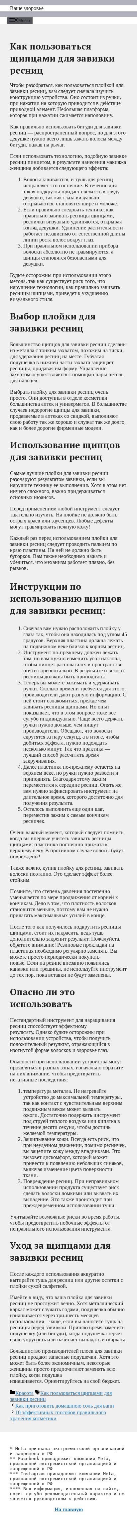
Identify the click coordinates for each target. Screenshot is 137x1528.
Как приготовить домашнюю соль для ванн (64, 1406)
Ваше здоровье (27, 8)
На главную (69, 1509)
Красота (24, 1393)
